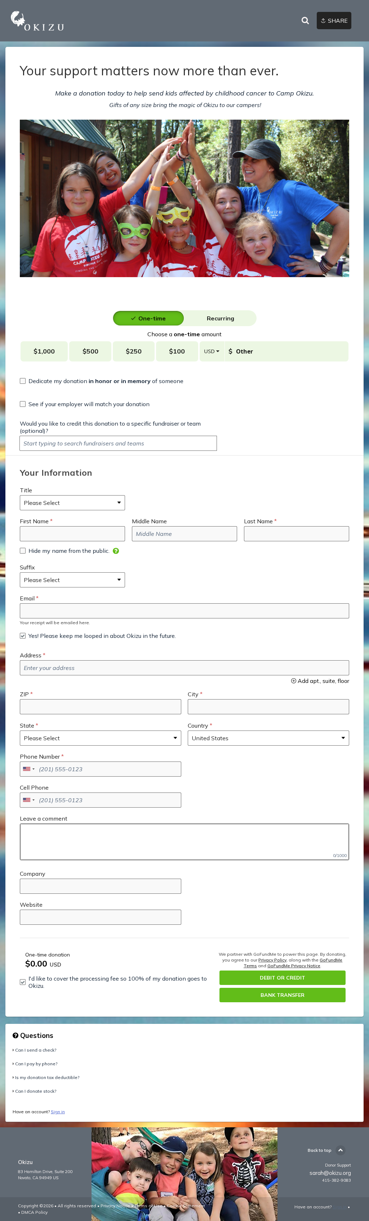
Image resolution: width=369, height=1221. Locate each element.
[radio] (152, 318)
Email (27, 598)
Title (26, 490)
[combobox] (28, 769)
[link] (37, 21)
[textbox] (118, 443)
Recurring (220, 318)
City (193, 694)
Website (31, 904)
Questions (35, 1035)
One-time (152, 318)
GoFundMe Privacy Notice (293, 965)
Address (30, 655)
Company (32, 873)
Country (198, 725)
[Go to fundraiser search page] (305, 20)
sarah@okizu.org (330, 1172)
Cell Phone (34, 787)
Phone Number (40, 756)
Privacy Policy (272, 960)
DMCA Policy (34, 1212)
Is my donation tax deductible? (47, 1077)
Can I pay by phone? (36, 1063)
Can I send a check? (35, 1050)
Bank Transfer (282, 995)
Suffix (27, 567)
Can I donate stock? (35, 1091)
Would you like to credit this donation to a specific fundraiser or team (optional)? (110, 427)
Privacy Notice (115, 1205)
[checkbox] (101, 381)
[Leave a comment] (184, 842)
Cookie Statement (186, 1205)
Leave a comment (43, 818)
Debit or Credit (282, 977)
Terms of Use (148, 1205)
